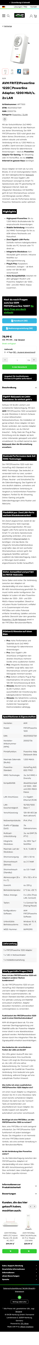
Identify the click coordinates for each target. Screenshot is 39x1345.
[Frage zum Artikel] (4, 119)
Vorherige (8, 26)
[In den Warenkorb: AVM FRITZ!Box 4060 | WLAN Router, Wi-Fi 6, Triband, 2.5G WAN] (28, 1251)
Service (15, 825)
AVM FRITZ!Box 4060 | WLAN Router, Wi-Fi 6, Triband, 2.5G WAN (28, 1237)
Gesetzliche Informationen (13, 1269)
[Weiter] (34, 1206)
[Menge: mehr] (34, 359)
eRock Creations (26, 1327)
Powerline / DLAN (20, 115)
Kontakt (34, 7)
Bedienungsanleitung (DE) (19, 328)
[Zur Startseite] (19, 16)
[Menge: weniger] (5, 359)
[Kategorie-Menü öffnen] (3, 15)
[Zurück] (30, 1206)
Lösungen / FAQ (20, 7)
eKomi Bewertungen (10, 1276)
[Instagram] (19, 1297)
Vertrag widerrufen (20, 1302)
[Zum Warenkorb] (35, 16)
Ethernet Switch (20, 539)
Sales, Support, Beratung (12, 1266)
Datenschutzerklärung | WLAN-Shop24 (19, 1288)
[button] (5, 72)
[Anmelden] (31, 16)
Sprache (5, 1279)
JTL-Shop (25, 1324)
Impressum (19, 1291)
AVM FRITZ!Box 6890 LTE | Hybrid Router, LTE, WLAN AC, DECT (10, 1237)
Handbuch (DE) (19, 321)
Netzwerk (30, 175)
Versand (21, 340)
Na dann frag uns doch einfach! (19, 309)
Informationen (8, 1272)
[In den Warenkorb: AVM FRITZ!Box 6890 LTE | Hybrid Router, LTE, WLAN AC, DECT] (10, 1251)
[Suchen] (8, 15)
